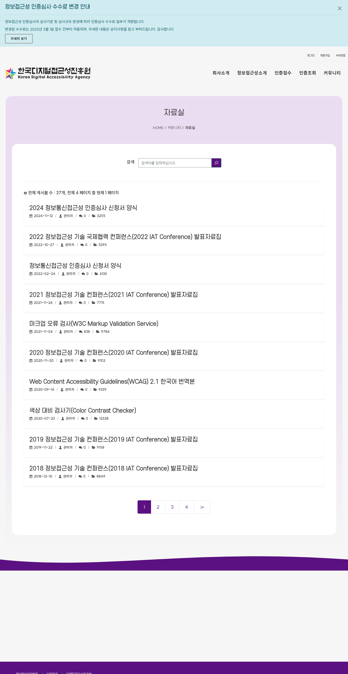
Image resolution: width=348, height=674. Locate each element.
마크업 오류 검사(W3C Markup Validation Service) (93, 324)
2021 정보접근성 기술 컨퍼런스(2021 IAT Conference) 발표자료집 (113, 295)
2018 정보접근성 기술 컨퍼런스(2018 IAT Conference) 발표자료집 (113, 468)
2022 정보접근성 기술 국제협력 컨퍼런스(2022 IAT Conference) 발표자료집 (125, 237)
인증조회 (307, 73)
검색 (131, 162)
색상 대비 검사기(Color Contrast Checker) (82, 410)
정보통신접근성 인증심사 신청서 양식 (75, 266)
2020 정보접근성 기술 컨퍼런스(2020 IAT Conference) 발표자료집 (113, 352)
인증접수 (283, 73)
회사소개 (221, 73)
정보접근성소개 (252, 73)
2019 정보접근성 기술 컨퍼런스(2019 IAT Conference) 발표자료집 (113, 439)
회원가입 (325, 55)
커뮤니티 (332, 73)
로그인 (310, 55)
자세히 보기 (19, 39)
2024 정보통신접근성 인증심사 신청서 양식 (83, 208)
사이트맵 (340, 55)
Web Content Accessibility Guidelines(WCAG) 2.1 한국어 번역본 (112, 381)
